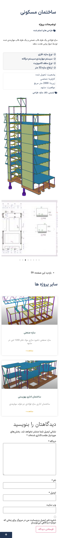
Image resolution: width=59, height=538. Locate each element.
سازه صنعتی (29, 333)
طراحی (35, 92)
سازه (41, 92)
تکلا (46, 92)
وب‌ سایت (51, 505)
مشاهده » (29, 350)
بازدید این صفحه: (42, 273)
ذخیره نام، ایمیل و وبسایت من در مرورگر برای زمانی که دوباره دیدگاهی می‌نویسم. (30, 521)
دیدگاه (52, 441)
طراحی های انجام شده (43, 30)
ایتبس (51, 92)
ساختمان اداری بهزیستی (29, 397)
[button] (5, 229)
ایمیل (52, 493)
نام (54, 480)
